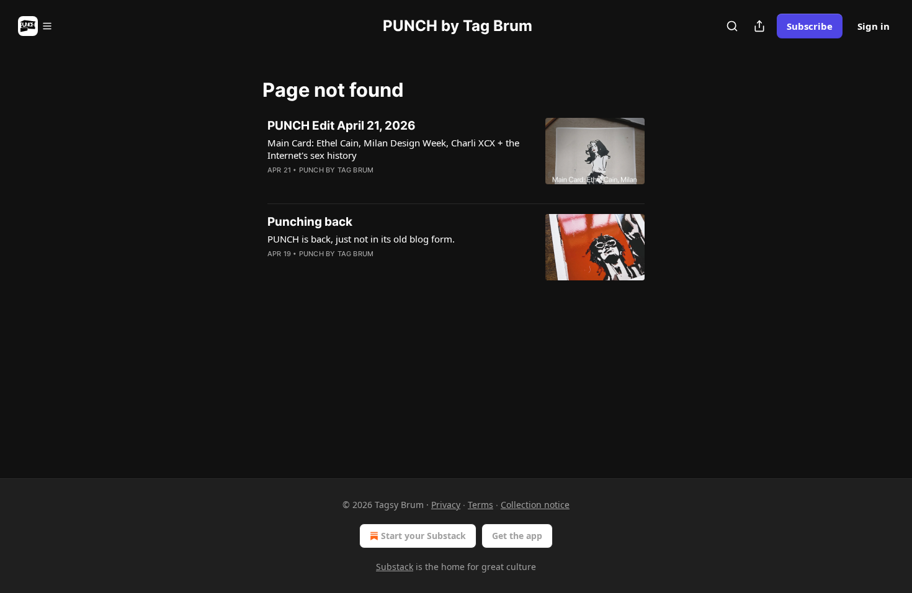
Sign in (873, 26)
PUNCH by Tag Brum (336, 170)
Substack (394, 567)
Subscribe (810, 26)
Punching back (309, 222)
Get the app (517, 536)
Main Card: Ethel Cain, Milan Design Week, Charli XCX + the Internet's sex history (393, 148)
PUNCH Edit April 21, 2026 (341, 125)
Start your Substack (423, 536)
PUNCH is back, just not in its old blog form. (361, 239)
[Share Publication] (759, 26)
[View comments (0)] (358, 186)
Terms (480, 505)
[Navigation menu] (35, 26)
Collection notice (535, 505)
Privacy (445, 505)
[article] (456, 155)
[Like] (275, 186)
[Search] (732, 26)
